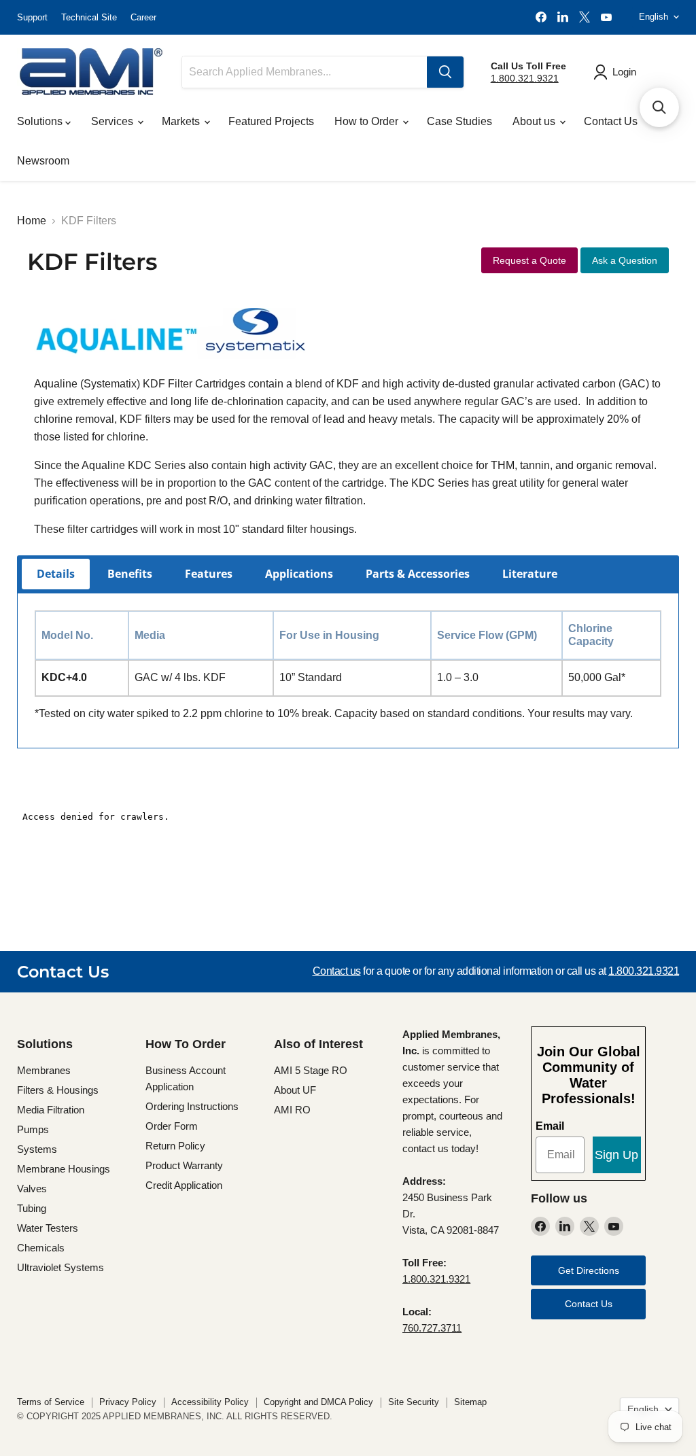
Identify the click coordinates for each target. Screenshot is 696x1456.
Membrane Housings (63, 1169)
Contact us (337, 971)
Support (32, 17)
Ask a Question (624, 260)
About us (535, 121)
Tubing (31, 1208)
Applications (299, 573)
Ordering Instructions (192, 1106)
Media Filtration (50, 1109)
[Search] (445, 72)
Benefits (129, 573)
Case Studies (459, 121)
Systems (37, 1149)
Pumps (33, 1129)
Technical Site (89, 17)
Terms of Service (50, 1402)
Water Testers (47, 1228)
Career (143, 17)
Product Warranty (184, 1165)
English (653, 17)
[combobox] (304, 72)
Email (550, 1126)
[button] (659, 107)
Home (31, 220)
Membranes (44, 1070)
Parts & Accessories (418, 573)
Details (56, 573)
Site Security (413, 1402)
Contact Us (611, 121)
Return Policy (175, 1145)
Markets (182, 121)
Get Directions (588, 1270)
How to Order (367, 121)
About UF (295, 1090)
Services (113, 121)
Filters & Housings (58, 1090)
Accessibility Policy (210, 1402)
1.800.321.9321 (525, 78)
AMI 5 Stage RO (310, 1070)
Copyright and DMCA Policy (318, 1402)
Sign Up (616, 1155)
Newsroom (43, 161)
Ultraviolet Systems (60, 1267)
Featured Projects (271, 121)
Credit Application (183, 1185)
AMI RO (292, 1109)
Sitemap (470, 1402)
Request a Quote (529, 260)
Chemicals (41, 1247)
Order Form (171, 1126)
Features (208, 573)
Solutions (41, 121)
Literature (529, 573)
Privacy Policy (127, 1402)
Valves (32, 1188)
